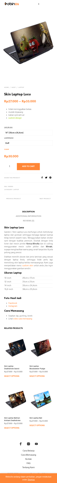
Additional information (28, 216)
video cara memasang (22, 318)
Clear (6, 149)
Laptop (21, 87)
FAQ (28, 463)
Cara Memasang (28, 454)
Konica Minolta (32, 243)
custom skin (27, 265)
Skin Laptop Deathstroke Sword (11, 367)
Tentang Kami (28, 467)
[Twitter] (47, 177)
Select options (11, 376)
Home (6, 87)
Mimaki (49, 246)
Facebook (12, 303)
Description (28, 212)
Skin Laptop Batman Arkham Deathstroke (12, 419)
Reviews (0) (28, 221)
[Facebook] (43, 177)
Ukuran (8, 128)
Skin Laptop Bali (35, 418)
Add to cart (28, 166)
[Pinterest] (51, 177)
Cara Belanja (28, 450)
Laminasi (8, 138)
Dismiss (31, 479)
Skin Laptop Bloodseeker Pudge (37, 367)
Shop (13, 87)
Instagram (12, 306)
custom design (15, 118)
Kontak (28, 459)
